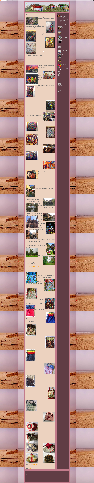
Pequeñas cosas (29, 270)
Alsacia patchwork (30, 180)
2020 (58, 76)
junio (59, 91)
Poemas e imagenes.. (60, 40)
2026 (58, 70)
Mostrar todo (67, 68)
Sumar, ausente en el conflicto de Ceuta (62, 24)
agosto (59, 90)
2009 (58, 100)
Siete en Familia (60, 26)
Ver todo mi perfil (59, 21)
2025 (58, 71)
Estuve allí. (28, 15)
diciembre (59, 82)
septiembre (59, 85)
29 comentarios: (37, 266)
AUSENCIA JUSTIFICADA (63, 64)
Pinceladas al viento (30, 3)
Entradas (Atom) (31, 468)
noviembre (59, 83)
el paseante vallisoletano (60, 35)
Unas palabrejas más (60, 54)
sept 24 (60, 88)
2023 (58, 73)
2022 (58, 74)
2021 (58, 75)
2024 (58, 72)
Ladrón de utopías (60, 59)
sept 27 (60, 86)
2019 (58, 77)
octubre (59, 84)
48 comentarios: (37, 464)
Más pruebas (62, 31)
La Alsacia (28, 183)
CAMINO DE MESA (63, 45)
